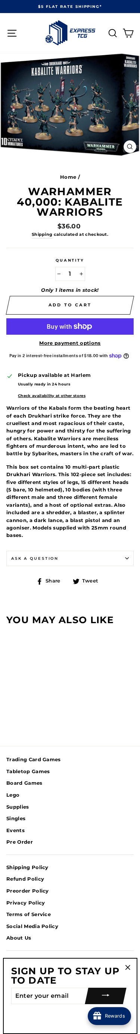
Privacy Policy (25, 903)
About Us (18, 938)
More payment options (69, 343)
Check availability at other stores (51, 395)
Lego (12, 795)
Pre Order (19, 842)
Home (68, 177)
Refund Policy (25, 879)
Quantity (70, 260)
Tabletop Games (28, 771)
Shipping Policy (27, 867)
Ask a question (35, 558)
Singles (15, 818)
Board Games (24, 783)
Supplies (17, 807)
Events (15, 830)
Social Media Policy (32, 926)
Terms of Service (28, 914)
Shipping (42, 234)
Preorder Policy (27, 891)
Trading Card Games (33, 759)
